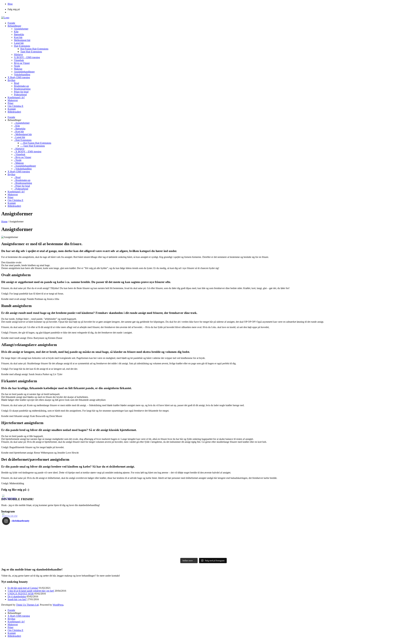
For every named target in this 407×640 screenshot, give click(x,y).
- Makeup (19, 163)
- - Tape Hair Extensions (32, 145)
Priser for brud (21, 91)
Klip (16, 31)
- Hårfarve (19, 148)
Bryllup (11, 618)
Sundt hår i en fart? (17, 599)
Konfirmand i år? (16, 621)
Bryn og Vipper (22, 63)
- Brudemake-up (22, 180)
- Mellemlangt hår (23, 134)
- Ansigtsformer (22, 123)
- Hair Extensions (22, 140)
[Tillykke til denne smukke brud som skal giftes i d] (304, 529)
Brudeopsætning (22, 88)
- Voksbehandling (23, 168)
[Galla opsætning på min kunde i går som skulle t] (103, 537)
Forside (11, 610)
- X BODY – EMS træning (27, 151)
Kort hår (18, 37)
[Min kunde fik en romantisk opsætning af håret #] (304, 533)
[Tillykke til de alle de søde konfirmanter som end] (304, 546)
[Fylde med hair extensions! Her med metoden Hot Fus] (304, 542)
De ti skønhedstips (17, 596)
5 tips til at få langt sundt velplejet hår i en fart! (31, 590)
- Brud (17, 177)
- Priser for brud (22, 186)
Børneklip (19, 34)
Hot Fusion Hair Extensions (34, 48)
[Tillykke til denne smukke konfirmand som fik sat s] (103, 529)
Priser (10, 627)
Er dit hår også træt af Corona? (23, 588)
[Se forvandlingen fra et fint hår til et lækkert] (103, 554)
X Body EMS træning (19, 616)
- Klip (17, 125)
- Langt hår (19, 137)
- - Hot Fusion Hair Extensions (35, 143)
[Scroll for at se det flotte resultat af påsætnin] (304, 554)
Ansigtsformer (21, 28)
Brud (16, 83)
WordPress (58, 604)
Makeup (18, 68)
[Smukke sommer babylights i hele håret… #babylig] (304, 550)
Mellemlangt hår (22, 40)
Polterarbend (20, 94)
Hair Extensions (22, 46)
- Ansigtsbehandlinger (25, 165)
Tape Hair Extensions (31, 51)
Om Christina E (15, 630)
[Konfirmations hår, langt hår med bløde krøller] (103, 546)
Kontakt (12, 633)
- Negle (17, 160)
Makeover (13, 624)
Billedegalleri (14, 636)
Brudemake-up (21, 86)
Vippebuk (19, 60)
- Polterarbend (21, 188)
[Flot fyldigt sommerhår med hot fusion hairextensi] (103, 550)
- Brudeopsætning (23, 183)
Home (4, 221)
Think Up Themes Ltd (27, 604)
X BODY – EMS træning (27, 57)
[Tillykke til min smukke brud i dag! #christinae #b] (304, 537)
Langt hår (19, 43)
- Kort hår (19, 131)
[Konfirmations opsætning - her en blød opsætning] (103, 542)
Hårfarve (18, 54)
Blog (10, 4)
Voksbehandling (22, 74)
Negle (17, 66)
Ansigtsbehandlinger (24, 71)
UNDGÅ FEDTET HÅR (21, 593)
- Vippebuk (19, 154)
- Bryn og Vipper (22, 157)
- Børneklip (19, 128)
